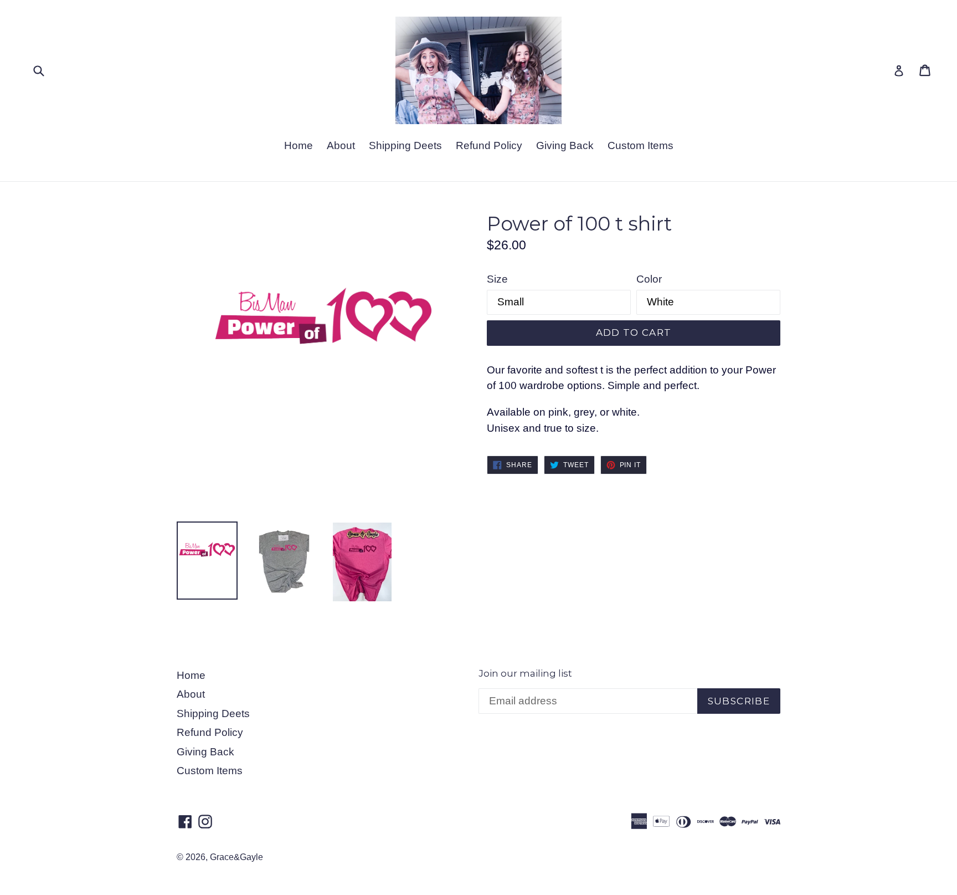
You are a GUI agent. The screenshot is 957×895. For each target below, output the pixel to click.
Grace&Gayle (236, 857)
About (341, 145)
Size (497, 279)
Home (298, 145)
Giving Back (565, 145)
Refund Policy (489, 145)
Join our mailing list (525, 673)
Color (649, 279)
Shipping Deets (405, 145)
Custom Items (640, 145)
